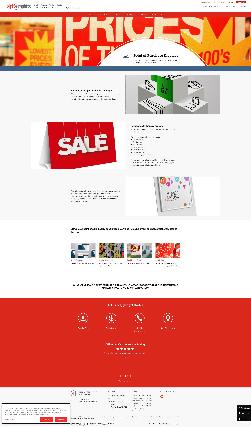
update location (76, 8)
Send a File (245, 413)
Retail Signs (160, 260)
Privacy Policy (153, 424)
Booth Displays (77, 260)
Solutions (142, 14)
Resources (154, 14)
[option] (125, 360)
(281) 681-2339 (230, 7)
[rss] (162, 396)
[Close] (67, 405)
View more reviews (125, 381)
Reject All (46, 419)
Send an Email (115, 399)
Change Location (84, 399)
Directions (242, 7)
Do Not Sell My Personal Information (169, 424)
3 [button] (125, 376)
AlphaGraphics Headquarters (88, 402)
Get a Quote (245, 408)
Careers (245, 419)
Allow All (61, 419)
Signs (91, 14)
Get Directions (168, 328)
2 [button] (123, 376)
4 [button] (128, 376)
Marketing (116, 14)
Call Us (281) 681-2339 (118, 395)
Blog (215, 2)
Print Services (102, 14)
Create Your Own (206, 2)
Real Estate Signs (134, 260)
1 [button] (120, 376)
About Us (221, 2)
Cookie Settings (9, 419)
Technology (129, 14)
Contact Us (231, 2)
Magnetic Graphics (107, 260)
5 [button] (130, 376)
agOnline (241, 2)
